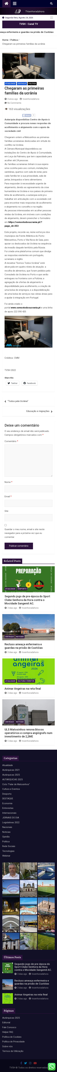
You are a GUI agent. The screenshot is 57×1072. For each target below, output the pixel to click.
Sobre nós (7, 1046)
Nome (8, 482)
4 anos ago (12, 99)
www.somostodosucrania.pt (25, 307)
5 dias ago (12, 741)
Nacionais (7, 827)
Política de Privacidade (13, 1041)
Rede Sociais (8, 846)
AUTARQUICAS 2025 (12, 779)
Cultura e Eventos (26, 681)
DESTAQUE (22, 84)
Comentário (11, 441)
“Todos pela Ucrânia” (18, 401)
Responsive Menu (51, 17)
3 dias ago (12, 608)
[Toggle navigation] (15, 3)
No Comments (14, 103)
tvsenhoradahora (31, 99)
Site (6, 511)
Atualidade (10, 84)
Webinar (6, 855)
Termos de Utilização (12, 1051)
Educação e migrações (37, 411)
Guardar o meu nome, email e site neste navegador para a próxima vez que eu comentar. (25, 533)
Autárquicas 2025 (11, 774)
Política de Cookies (11, 1037)
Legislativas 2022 (10, 822)
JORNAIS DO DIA (10, 817)
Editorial (6, 1022)
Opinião (6, 836)
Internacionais (9, 813)
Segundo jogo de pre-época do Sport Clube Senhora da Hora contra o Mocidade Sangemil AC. (27, 600)
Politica (32, 84)
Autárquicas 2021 (11, 770)
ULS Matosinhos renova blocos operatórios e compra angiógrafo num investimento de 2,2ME (28, 733)
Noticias (20, 637)
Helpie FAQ (7, 1032)
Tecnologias (8, 851)
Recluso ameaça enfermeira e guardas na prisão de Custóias (31, 982)
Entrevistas (7, 808)
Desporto (22, 589)
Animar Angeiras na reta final (23, 688)
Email (8, 496)
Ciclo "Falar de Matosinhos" (16, 784)
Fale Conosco (9, 1027)
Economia (7, 803)
